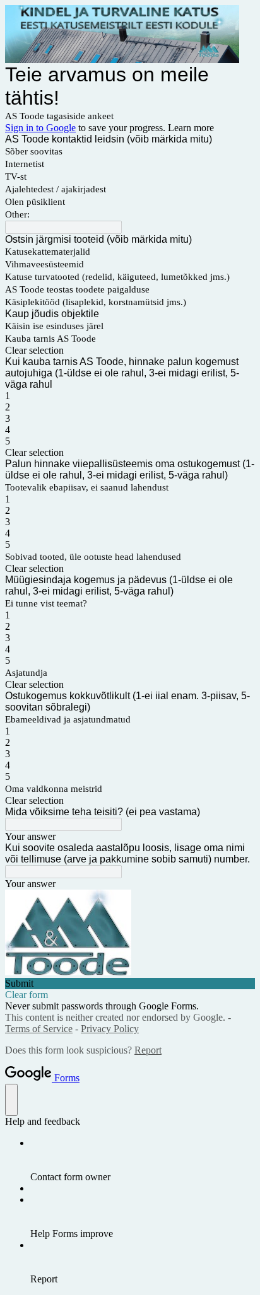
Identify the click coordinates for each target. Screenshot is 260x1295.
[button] (130, 350)
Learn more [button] (191, 127)
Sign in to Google (40, 127)
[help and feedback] (11, 1100)
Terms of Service (39, 1028)
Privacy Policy (110, 1028)
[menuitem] (142, 1160)
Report (148, 1050)
